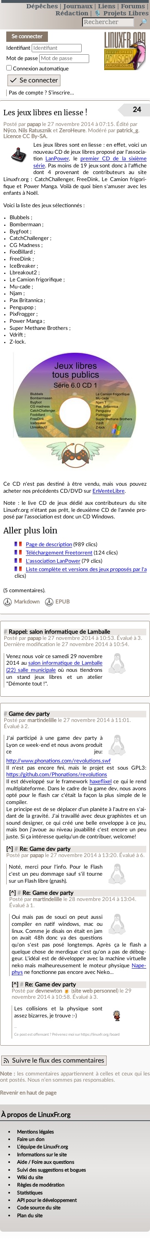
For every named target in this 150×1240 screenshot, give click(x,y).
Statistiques (29, 1192)
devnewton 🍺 (52, 990)
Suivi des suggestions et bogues (51, 1169)
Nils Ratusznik (35, 130)
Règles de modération (41, 1184)
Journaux (77, 6)
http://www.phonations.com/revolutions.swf (58, 760)
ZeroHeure (72, 130)
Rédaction (71, 13)
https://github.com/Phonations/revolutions (56, 774)
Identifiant (18, 48)
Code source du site (38, 1207)
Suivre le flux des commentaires (58, 1060)
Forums (133, 6)
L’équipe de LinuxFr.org (42, 1146)
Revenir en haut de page (28, 1092)
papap (34, 124)
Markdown (27, 602)
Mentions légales (35, 1131)
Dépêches (42, 6)
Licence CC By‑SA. (25, 136)
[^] (9, 849)
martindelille (42, 720)
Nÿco (9, 130)
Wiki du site (30, 1177)
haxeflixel (101, 781)
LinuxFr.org (125, 45)
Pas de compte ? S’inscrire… (41, 92)
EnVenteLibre (108, 491)
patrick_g (127, 130)
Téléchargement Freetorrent (59, 552)
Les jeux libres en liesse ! (45, 113)
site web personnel (94, 990)
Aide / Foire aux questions (45, 1162)
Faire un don (31, 1139)
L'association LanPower (53, 561)
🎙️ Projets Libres (121, 13)
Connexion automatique (41, 68)
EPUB (62, 602)
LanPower (57, 158)
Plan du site (29, 1215)
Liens (106, 6)
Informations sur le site (42, 1154)
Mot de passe (22, 58)
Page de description (49, 544)
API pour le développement (47, 1200)
